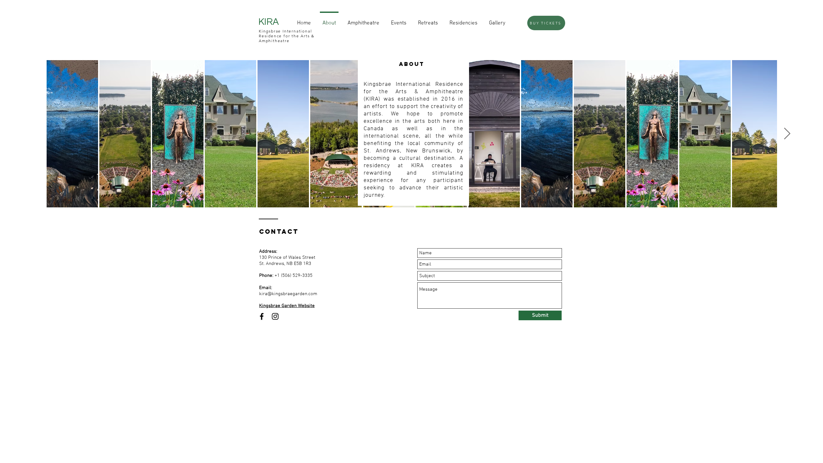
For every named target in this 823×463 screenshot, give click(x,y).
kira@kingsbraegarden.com (288, 294)
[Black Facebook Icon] (261, 316)
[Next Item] (787, 134)
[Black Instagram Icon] (275, 316)
